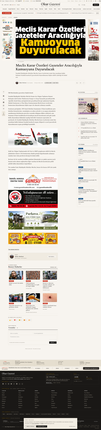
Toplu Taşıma (54, 407)
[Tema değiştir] (79, 5)
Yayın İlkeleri (87, 393)
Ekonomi (31, 8)
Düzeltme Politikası (88, 395)
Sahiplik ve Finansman (95, 425)
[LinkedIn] (17, 384)
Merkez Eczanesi (40, 362)
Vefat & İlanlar (54, 393)
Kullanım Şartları (87, 407)
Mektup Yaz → (49, 382)
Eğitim (36, 407)
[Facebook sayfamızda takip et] (87, 1)
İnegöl (3, 393)
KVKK (85, 401)
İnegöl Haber (28, 414)
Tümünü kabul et (41, 426)
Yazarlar (50, 8)
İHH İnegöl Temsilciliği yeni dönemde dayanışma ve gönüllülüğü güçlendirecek (28, 13)
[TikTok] (14, 384)
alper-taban (16, 414)
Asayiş (36, 395)
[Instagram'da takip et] (89, 1)
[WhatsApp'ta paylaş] (3, 105)
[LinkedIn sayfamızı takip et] (95, 1)
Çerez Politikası (80, 426)
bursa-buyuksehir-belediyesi (46, 414)
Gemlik (3, 403)
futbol (67, 414)
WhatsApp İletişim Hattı (91, 368)
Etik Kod (86, 399)
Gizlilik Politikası (86, 426)
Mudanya (4, 401)
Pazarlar (53, 405)
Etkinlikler (37, 405)
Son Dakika (37, 393)
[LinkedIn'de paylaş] (3, 102)
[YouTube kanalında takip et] (91, 1)
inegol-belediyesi (9, 414)
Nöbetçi (53, 397)
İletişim (76, 1)
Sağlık (46, 8)
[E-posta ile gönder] (3, 108)
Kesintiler (53, 403)
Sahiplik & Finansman (88, 397)
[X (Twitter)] (6, 384)
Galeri (59, 8)
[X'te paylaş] (3, 99)
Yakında (96, 421)
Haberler (63, 414)
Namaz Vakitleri (87, 9)
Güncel (58, 414)
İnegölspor (37, 414)
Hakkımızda (70, 393)
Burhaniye (20, 405)
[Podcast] (22, 384)
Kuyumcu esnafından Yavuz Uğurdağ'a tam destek (84, 13)
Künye (69, 1)
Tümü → (20, 407)
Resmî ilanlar (54, 395)
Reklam (72, 1)
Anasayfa (5, 8)
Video (55, 8)
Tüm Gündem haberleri (13, 249)
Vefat (77, 368)
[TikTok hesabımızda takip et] (93, 1)
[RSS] (19, 384)
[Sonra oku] (3, 91)
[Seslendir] (80, 82)
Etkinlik (67, 368)
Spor (27, 8)
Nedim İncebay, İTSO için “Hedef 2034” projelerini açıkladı (59, 13)
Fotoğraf (37, 368)
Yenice (19, 395)
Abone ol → (22, 421)
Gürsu (3, 405)
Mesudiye (20, 401)
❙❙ (97, 13)
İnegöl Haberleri (11, 8)
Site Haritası (97, 428)
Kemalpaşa (20, 397)
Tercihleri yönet (72, 426)
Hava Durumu (97, 9)
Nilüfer (3, 395)
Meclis (36, 399)
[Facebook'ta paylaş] (3, 96)
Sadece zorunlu (30, 426)
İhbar (57, 368)
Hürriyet (20, 399)
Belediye (36, 397)
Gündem (23, 8)
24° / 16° (60, 362)
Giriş (100, 1)
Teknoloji (41, 8)
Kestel (3, 407)
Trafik (52, 401)
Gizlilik (85, 405)
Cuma (19, 393)
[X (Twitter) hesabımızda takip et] (84, 1)
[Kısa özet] (83, 82)
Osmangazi (4, 397)
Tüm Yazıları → (52, 256)
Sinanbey (20, 403)
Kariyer (80, 1)
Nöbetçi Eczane (77, 9)
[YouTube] (11, 384)
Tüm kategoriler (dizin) (67, 8)
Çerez (85, 403)
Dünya (36, 8)
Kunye (98, 426)
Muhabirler (70, 405)
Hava (52, 399)
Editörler (69, 407)
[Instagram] (8, 384)
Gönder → (52, 342)
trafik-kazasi (22, 414)
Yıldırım (3, 399)
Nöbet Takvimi (56, 382)
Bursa (18, 8)
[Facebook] (3, 384)
